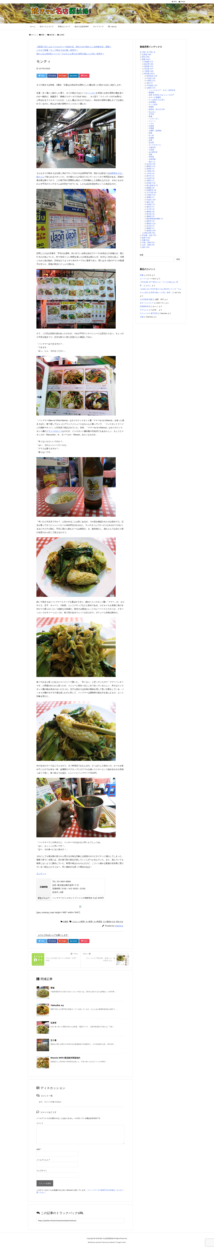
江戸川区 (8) (151, 192)
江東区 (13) (151, 195)
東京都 (51, 35)
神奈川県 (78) (149, 233)
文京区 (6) (151, 178)
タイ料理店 (97, 921)
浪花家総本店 (145, 306)
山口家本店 (153, 152)
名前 (38, 1149)
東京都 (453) (149, 73)
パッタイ (92, 93)
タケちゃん (144, 310)
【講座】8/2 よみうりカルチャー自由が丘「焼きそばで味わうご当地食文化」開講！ (74, 46)
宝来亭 (53, 1023)
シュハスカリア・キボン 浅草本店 (162, 90)
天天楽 (151, 114)
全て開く (143, 52)
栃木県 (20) (148, 64)
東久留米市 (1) (152, 185)
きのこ (148, 285)
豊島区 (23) (151, 223)
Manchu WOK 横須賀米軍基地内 (65, 1057)
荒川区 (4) (151, 214)
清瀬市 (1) (150, 197)
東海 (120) (146, 238)
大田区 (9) (151, 171)
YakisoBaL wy (57, 1005)
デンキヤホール (155, 145)
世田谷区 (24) (152, 76)
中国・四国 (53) (148, 242)
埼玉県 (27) (148, 69)
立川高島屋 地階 (146, 299)
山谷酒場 (152, 102)
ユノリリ (143, 278)
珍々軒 (151, 135)
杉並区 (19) (151, 183)
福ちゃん (152, 161)
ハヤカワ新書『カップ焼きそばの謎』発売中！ (57, 50)
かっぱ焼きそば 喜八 (157, 100)
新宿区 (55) (151, 230)
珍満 (150, 140)
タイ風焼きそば (109, 921)
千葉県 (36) (148, 71)
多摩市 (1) (150, 169)
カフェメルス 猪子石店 (149, 313)
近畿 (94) (145, 240)
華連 (52, 988)
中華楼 (151, 128)
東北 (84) (145, 57)
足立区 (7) (150, 226)
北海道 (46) (146, 54)
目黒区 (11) (151, 204)
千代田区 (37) (152, 85)
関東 (42, 35)
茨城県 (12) (148, 62)
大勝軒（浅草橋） (156, 130)
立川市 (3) (151, 209)
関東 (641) (146, 59)
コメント (39, 1123)
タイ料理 (88, 921)
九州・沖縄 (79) (148, 245)
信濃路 (151, 138)
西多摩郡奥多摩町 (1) (155, 219)
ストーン (152, 121)
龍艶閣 (151, 92)
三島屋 (151, 150)
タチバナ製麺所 (155, 97)
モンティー (41, 873)
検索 (141, 255)
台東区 (62, 35)
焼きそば (119, 921)
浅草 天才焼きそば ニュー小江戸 (161, 95)
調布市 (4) (151, 221)
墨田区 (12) (151, 166)
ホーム (33, 35)
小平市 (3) (151, 173)
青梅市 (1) (150, 228)
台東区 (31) (151, 88)
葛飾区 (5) (151, 216)
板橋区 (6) (151, 188)
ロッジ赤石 (153, 104)
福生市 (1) (150, 207)
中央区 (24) (151, 78)
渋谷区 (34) (151, 200)
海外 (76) (145, 247)
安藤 (141, 275)
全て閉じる (151, 52)
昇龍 (150, 133)
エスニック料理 (78, 921)
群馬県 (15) (148, 66)
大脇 (141, 317)
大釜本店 (152, 147)
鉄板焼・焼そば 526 (157, 109)
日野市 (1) (150, 180)
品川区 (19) (151, 164)
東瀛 (150, 116)
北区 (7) (150, 83)
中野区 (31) (151, 81)
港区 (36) (150, 202)
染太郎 (151, 142)
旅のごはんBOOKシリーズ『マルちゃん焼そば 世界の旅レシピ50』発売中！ (70, 53)
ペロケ (151, 123)
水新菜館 (152, 159)
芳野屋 (151, 157)
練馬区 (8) (151, 211)
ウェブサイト (41, 1170)
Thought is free (120, 1242)
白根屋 (151, 126)
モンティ (152, 112)
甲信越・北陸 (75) (149, 235)
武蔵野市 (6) (151, 190)
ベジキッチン (154, 119)
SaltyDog (119, 926)
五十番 (53, 1040)
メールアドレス (43, 1160)
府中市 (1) (150, 176)
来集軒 (151, 107)
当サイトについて (147, 303)
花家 (150, 154)
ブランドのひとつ (54, 431)
